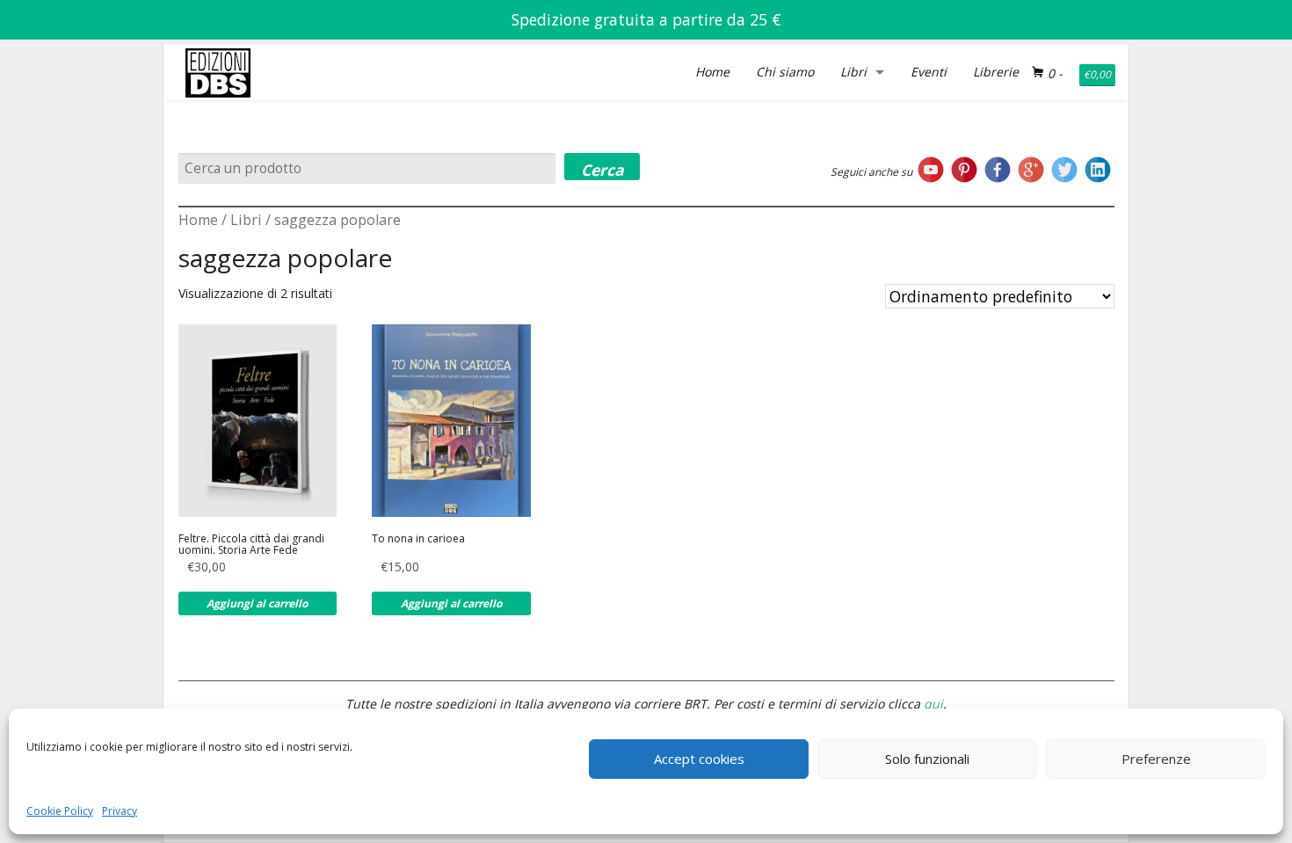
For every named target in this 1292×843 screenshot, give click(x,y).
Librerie (996, 71)
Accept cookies (699, 758)
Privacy (119, 810)
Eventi (929, 71)
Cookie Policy (59, 810)
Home (712, 71)
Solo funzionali (927, 758)
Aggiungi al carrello (257, 603)
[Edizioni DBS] (218, 47)
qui (933, 703)
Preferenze (1156, 758)
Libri (853, 71)
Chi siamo (785, 71)
